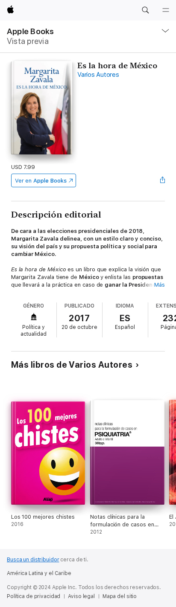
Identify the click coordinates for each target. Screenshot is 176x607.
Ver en (41, 180)
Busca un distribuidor (33, 560)
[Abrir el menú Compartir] (162, 180)
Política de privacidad (33, 596)
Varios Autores (98, 74)
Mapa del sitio (120, 596)
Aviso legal (81, 596)
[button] (145, 10)
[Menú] (165, 10)
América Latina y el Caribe (39, 573)
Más (159, 285)
